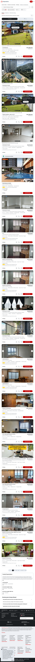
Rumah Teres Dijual (12, 639)
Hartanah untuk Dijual (11, 4)
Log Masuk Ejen (27, 648)
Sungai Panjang (10, 583)
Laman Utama (4, 4)
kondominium (21, 577)
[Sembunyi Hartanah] (30, 22)
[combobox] (16, 7)
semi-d (28, 577)
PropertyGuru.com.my (5, 627)
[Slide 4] (17, 81)
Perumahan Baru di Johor (28, 638)
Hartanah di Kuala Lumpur (20, 649)
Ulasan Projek (4, 640)
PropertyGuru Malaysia (4, 636)
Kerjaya (3, 617)
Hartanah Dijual (12, 635)
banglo (30, 577)
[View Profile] (9, 22)
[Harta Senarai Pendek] (32, 22)
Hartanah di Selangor (21, 650)
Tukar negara (22, 613)
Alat (26, 647)
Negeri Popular (20, 647)
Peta (26, 18)
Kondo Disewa (20, 636)
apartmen (25, 577)
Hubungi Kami (13, 613)
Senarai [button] (10, 18)
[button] (3, 13)
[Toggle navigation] (34, 1)
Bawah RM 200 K (4, 588)
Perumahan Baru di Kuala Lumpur (28, 640)
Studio (3, 592)
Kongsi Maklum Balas (14, 616)
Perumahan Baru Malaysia (28, 636)
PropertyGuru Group (5, 613)
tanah (5, 577)
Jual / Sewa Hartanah (28, 649)
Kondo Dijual (11, 636)
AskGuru (3, 637)
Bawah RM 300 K (10, 588)
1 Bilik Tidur (6, 592)
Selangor (17, 4)
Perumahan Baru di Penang (28, 643)
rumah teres (17, 577)
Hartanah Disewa (20, 635)
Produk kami (3, 616)
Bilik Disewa (19, 639)
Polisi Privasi (10, 653)
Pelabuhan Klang (4, 583)
